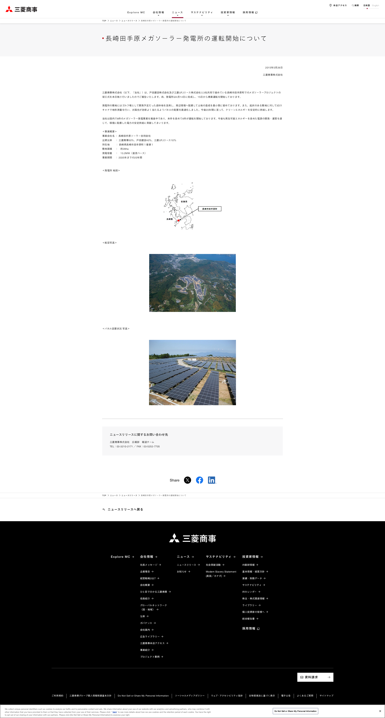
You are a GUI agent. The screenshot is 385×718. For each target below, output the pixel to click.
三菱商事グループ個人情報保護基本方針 (90, 695)
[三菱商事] (192, 537)
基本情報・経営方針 (253, 571)
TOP (104, 21)
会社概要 (145, 584)
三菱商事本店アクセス (152, 643)
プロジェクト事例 (150, 656)
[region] (192, 711)
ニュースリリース (129, 21)
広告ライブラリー (150, 636)
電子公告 (286, 695)
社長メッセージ (148, 564)
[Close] (380, 711)
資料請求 (311, 677)
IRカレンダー (249, 591)
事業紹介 (145, 649)
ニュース (177, 12)
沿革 (142, 616)
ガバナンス (146, 623)
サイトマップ (327, 695)
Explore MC (136, 12)
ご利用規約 (57, 695)
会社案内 (145, 629)
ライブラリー (249, 605)
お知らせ (182, 571)
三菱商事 (21, 9)
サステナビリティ (202, 12)
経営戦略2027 (148, 578)
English (375, 5)
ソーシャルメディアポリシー (190, 695)
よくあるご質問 (305, 695)
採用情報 (248, 12)
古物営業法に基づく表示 (262, 695)
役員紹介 (145, 598)
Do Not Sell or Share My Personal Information (143, 695)
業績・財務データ (252, 578)
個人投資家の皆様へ (253, 611)
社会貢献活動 (213, 564)
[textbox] (355, 5)
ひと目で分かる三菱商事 (153, 591)
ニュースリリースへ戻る (125, 509)
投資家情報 (228, 12)
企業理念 (145, 571)
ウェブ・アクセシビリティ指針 (227, 695)
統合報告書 (248, 618)
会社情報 (158, 12)
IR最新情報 (248, 564)
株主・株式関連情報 (253, 598)
